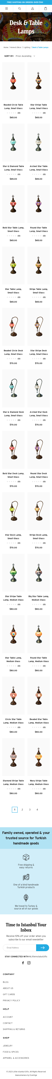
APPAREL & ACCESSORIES (16, 1058)
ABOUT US (8, 988)
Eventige (33, 1075)
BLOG (6, 982)
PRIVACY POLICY (11, 1000)
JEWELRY (8, 1046)
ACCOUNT (8, 1017)
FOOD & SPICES (11, 1052)
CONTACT (8, 1023)
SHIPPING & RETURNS (14, 1029)
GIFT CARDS (9, 994)
